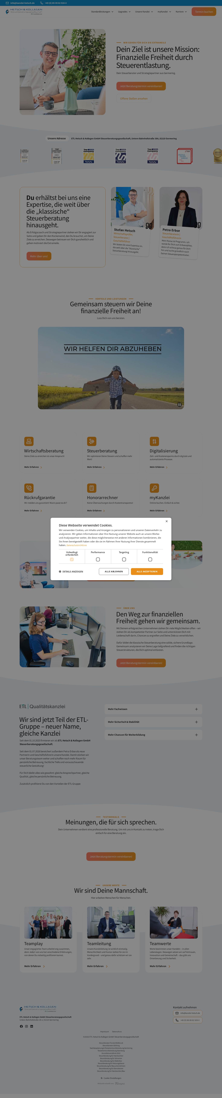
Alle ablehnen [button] (114, 571)
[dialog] (111, 549)
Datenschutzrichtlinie (77, 545)
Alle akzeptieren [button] (147, 571)
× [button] (166, 521)
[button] (71, 571)
